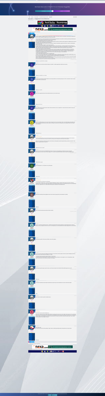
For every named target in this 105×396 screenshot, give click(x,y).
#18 (75, 295)
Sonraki (33, 33)
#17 (75, 281)
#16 (75, 266)
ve (39, 133)
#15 (75, 252)
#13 (75, 223)
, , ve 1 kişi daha (42, 75)
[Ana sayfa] (29, 17)
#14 (75, 237)
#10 (75, 178)
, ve (39, 104)
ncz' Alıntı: (37, 311)
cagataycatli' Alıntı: (38, 136)
